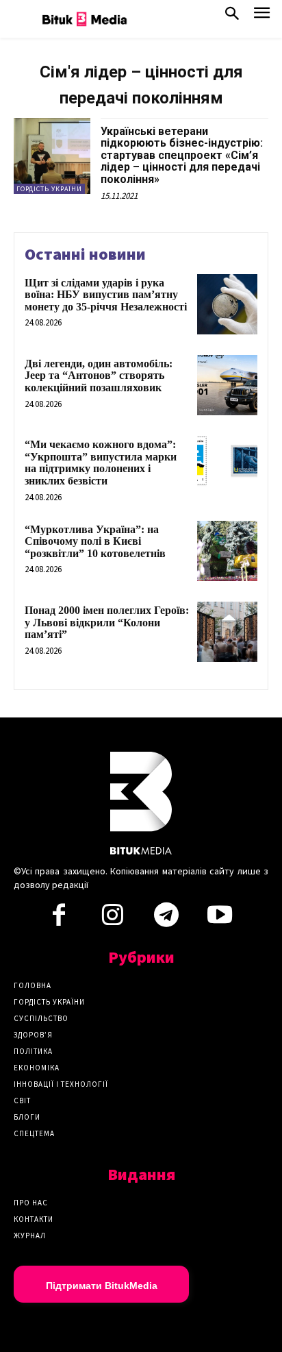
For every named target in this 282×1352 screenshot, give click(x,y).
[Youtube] (219, 919)
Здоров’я (33, 1035)
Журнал (30, 1235)
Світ (22, 1100)
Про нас (31, 1202)
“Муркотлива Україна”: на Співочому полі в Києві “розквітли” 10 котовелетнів (95, 541)
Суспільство (41, 1018)
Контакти (33, 1219)
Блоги (27, 1117)
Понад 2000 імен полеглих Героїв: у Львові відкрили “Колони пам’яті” (107, 622)
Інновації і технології (61, 1084)
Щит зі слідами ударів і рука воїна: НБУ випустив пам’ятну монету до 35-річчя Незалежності (106, 294)
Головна (32, 985)
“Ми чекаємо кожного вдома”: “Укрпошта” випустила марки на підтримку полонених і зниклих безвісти (101, 463)
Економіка (37, 1067)
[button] (232, 16)
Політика (33, 1051)
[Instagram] (112, 919)
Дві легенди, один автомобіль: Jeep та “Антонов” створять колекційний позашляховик (98, 375)
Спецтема (34, 1133)
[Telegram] (166, 919)
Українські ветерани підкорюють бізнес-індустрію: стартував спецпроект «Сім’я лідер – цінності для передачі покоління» (182, 155)
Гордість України (49, 188)
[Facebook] (59, 919)
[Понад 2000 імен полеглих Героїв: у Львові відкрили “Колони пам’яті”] (227, 632)
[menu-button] (262, 17)
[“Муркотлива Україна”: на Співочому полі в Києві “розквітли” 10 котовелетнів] (227, 551)
